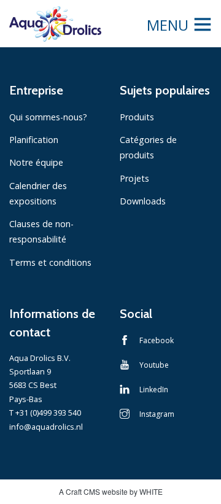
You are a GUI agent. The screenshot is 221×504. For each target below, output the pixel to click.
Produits (137, 117)
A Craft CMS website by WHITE (111, 491)
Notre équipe (36, 162)
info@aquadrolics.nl (46, 426)
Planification (33, 139)
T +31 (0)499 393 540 (45, 412)
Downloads (143, 201)
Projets (134, 178)
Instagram (156, 414)
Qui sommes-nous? (48, 117)
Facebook (156, 340)
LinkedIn (153, 389)
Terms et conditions (50, 262)
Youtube (154, 365)
